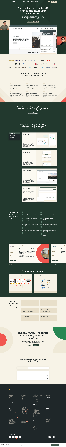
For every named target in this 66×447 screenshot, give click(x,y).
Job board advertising (12, 421)
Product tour (10, 396)
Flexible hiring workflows (24, 413)
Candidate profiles (23, 398)
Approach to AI (11, 404)
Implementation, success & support (50, 417)
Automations (22, 396)
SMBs (34, 427)
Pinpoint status (48, 420)
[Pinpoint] (12, 1)
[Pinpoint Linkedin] (56, 389)
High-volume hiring (35, 398)
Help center (47, 421)
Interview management (24, 414)
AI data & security (11, 406)
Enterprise (34, 426)
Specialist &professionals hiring (36, 401)
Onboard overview (23, 420)
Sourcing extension (11, 423)
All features (10, 397)
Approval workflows (11, 411)
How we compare (11, 399)
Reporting (10, 410)
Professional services (36, 415)
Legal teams (35, 411)
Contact (47, 411)
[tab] (22, 368)
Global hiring (35, 397)
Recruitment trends (48, 405)
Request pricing (48, 419)
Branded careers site (11, 419)
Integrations (10, 398)
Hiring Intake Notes (11, 412)
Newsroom (47, 412)
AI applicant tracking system (12, 405)
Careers (47, 410)
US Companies (35, 429)
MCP (9, 400)
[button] (24, 1)
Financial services (35, 408)
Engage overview (23, 395)
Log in (46, 422)
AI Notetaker (22, 411)
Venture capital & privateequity (36, 418)
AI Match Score (23, 410)
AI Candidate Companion (12, 417)
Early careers (35, 396)
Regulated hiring (35, 402)
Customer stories (48, 404)
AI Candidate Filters (23, 408)
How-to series (47, 406)
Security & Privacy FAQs (49, 418)
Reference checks (23, 422)
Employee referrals (11, 420)
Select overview (23, 405)
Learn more (41, 445)
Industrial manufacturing (36, 413)
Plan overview (10, 409)
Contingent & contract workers (37, 395)
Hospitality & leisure (36, 410)
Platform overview (11, 395)
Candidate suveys (23, 399)
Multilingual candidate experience (25, 400)
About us (47, 409)
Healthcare (34, 409)
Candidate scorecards (24, 412)
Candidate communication (24, 397)
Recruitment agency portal (12, 422)
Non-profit (34, 414)
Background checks (23, 421)
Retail (34, 416)
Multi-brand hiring (35, 399)
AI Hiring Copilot (23, 409)
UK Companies (35, 428)
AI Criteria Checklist (23, 407)
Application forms (11, 418)
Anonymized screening (24, 406)
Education (34, 407)
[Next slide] (11, 264)
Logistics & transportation (36, 412)
